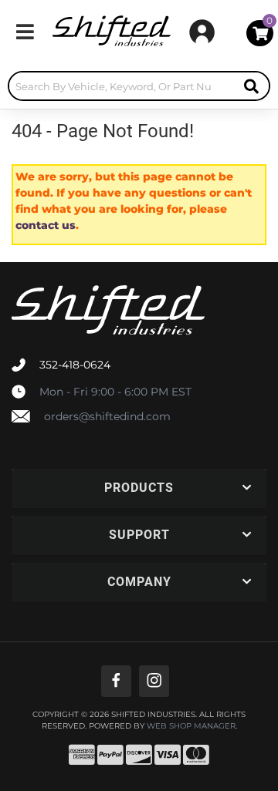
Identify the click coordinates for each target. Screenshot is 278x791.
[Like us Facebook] (116, 681)
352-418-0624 (74, 365)
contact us (45, 225)
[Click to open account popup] (201, 31)
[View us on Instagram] (154, 681)
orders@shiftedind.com (107, 416)
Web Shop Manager (191, 726)
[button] (139, 86)
